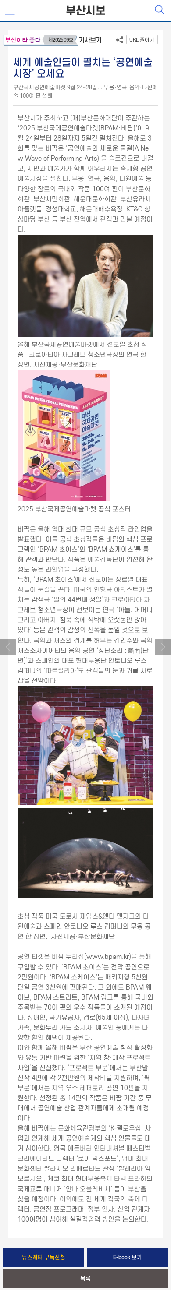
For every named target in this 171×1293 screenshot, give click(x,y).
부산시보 (85, 11)
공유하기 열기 (119, 41)
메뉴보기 (10, 11)
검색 (160, 10)
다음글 (163, 647)
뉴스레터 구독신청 (43, 1257)
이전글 (8, 647)
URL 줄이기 (141, 40)
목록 (85, 1278)
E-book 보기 (127, 1257)
